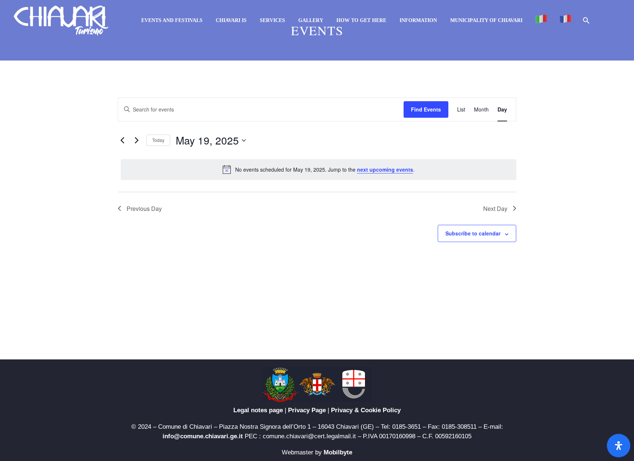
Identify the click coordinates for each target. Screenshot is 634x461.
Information (418, 20)
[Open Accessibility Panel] (618, 445)
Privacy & (346, 410)
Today (158, 140)
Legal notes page (258, 410)
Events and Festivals (172, 20)
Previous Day (144, 208)
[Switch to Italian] (541, 20)
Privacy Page (307, 410)
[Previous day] (122, 140)
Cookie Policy (381, 410)
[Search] (586, 20)
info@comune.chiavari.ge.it (203, 436)
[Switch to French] (565, 20)
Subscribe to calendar (472, 233)
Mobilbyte (338, 452)
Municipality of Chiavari (486, 20)
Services (272, 20)
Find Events (426, 109)
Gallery (310, 20)
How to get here (361, 20)
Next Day (495, 208)
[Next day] (136, 140)
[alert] (318, 169)
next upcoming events (385, 169)
